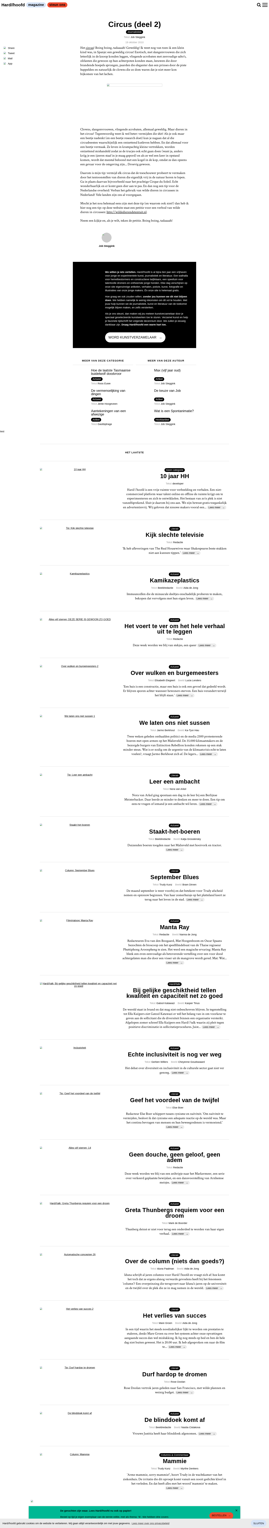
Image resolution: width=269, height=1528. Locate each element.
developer (178, 483)
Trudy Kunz (165, 884)
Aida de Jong (190, 587)
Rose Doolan (178, 1381)
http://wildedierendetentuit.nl (127, 212)
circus (90, 48)
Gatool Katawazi (165, 1003)
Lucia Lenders (193, 680)
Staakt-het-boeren (174, 831)
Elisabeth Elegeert (165, 680)
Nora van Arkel (178, 789)
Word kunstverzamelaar (132, 337)
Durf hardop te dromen (174, 1374)
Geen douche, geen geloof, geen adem (174, 1157)
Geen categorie (174, 470)
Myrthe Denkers (189, 1468)
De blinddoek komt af (174, 1420)
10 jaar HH (174, 476)
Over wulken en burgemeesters (175, 673)
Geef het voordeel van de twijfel (174, 1100)
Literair (174, 528)
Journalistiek (134, 32)
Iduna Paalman (165, 1268)
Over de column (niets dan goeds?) (174, 1261)
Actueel (174, 574)
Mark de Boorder (178, 1223)
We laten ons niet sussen (174, 722)
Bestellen (219, 1515)
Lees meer (214, 507)
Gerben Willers (159, 1062)
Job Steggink (138, 37)
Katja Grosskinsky (191, 839)
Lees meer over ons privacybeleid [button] (150, 1523)
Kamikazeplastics (174, 580)
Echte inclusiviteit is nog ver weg (175, 1054)
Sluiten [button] (258, 1523)
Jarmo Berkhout (166, 730)
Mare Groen (165, 1323)
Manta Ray (174, 927)
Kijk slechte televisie (175, 535)
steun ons (57, 5)
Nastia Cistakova (190, 1427)
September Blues (174, 877)
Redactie (178, 542)
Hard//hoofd (13, 5)
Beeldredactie (165, 587)
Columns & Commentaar (174, 1455)
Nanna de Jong (188, 934)
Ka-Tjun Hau (192, 730)
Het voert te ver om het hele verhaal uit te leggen (174, 629)
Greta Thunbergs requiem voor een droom (174, 1213)
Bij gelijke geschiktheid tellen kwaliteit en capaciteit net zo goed (174, 993)
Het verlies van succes (174, 1315)
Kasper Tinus (192, 1003)
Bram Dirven (189, 884)
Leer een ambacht (174, 781)
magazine (36, 5)
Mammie (174, 1461)
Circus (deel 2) (134, 24)
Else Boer (177, 1107)
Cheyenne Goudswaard (191, 1062)
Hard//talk (174, 984)
